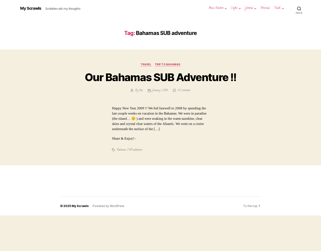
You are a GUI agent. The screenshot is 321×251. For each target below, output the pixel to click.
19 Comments (184, 90)
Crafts (234, 8)
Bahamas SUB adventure (129, 150)
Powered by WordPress (108, 206)
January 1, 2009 (160, 90)
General (249, 8)
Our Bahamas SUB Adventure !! (160, 77)
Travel (277, 8)
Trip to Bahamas (167, 64)
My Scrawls (30, 8)
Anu (141, 90)
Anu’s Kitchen (215, 8)
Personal (265, 8)
